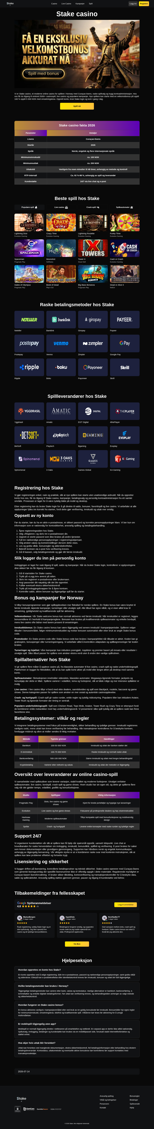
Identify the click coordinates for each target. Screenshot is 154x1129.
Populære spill (28, 207)
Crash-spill (91, 207)
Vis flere (77, 944)
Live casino (59, 207)
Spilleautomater (123, 207)
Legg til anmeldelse (125, 905)
